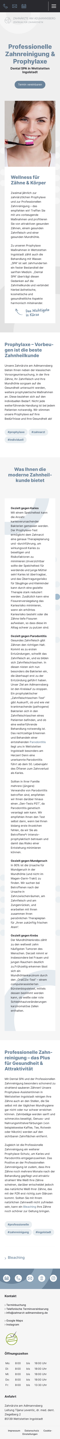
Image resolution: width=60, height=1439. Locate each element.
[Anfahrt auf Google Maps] (41, 1279)
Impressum (14, 1430)
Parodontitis (38, 742)
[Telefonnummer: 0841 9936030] (5, 6)
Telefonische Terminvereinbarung (27, 1308)
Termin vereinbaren (30, 84)
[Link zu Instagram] (53, 1279)
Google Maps (14, 1320)
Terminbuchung (16, 1304)
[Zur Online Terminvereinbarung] (24, 6)
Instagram (12, 1324)
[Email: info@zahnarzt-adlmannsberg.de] (15, 6)
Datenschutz (32, 1430)
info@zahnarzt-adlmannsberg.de (27, 1312)
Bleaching (29, 1206)
